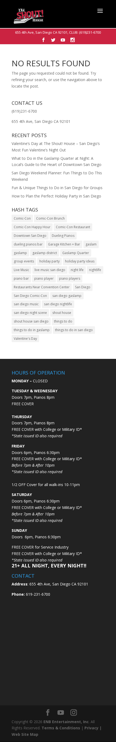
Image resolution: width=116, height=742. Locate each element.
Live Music (21, 270)
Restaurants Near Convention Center (42, 287)
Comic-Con (22, 218)
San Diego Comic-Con (30, 295)
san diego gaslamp (66, 295)
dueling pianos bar (28, 244)
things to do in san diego (74, 330)
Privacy (91, 727)
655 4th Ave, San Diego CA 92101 (41, 32)
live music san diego (50, 270)
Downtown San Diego (30, 235)
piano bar (21, 278)
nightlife (95, 270)
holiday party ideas (79, 261)
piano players (69, 278)
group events (24, 261)
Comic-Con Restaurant (73, 227)
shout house (61, 312)
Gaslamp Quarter (75, 253)
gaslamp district (44, 253)
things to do (63, 321)
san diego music (26, 304)
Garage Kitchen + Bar (64, 244)
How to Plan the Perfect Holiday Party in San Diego (56, 196)
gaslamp (20, 253)
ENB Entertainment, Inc (66, 721)
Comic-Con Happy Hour (32, 227)
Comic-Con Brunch (50, 218)
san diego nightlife (58, 304)
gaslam (91, 244)
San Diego (82, 287)
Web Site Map (25, 734)
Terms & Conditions (61, 727)
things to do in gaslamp (32, 330)
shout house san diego (31, 321)
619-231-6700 (37, 594)
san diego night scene (30, 312)
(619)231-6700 (90, 32)
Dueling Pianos (63, 235)
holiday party (49, 261)
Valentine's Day (25, 338)
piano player (44, 278)
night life (77, 270)
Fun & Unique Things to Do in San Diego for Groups (57, 187)
